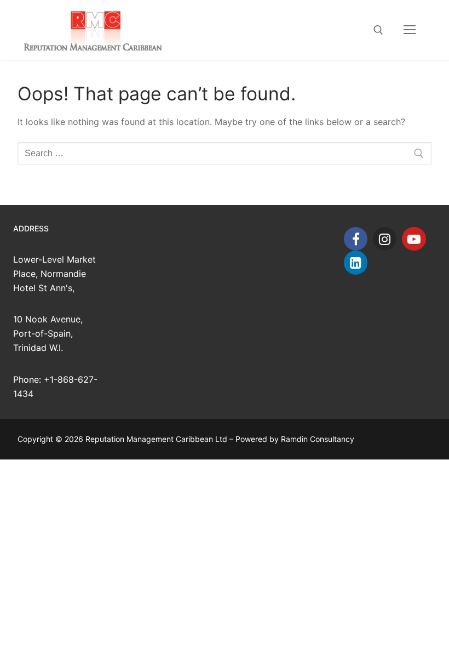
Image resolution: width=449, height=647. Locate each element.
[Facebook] (355, 239)
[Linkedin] (355, 262)
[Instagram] (384, 239)
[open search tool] (378, 30)
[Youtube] (413, 239)
